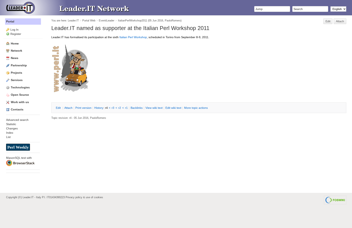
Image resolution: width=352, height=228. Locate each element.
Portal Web (88, 20)
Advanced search (17, 119)
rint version (83, 107)
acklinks (137, 107)
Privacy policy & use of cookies (84, 197)
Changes (12, 128)
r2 (119, 107)
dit (59, 107)
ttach (68, 107)
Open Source (20, 94)
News (14, 58)
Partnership (19, 65)
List (8, 137)
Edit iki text (173, 107)
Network (16, 50)
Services (17, 80)
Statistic (11, 124)
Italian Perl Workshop (133, 37)
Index (9, 132)
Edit (328, 21)
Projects (16, 72)
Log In (14, 29)
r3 (113, 107)
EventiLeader (106, 20)
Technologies (20, 87)
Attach (340, 21)
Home (15, 43)
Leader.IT (73, 20)
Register (15, 34)
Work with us (20, 102)
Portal (10, 21)
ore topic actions (196, 107)
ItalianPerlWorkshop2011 (132, 20)
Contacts (17, 109)
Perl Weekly (18, 147)
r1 (126, 107)
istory (98, 107)
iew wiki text (154, 107)
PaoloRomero (173, 20)
